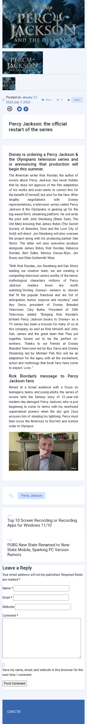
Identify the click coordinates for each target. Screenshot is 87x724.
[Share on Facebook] (26, 108)
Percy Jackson (31, 496)
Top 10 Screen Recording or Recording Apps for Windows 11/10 (42, 523)
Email (7, 597)
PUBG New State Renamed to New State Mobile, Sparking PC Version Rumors (38, 549)
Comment (10, 615)
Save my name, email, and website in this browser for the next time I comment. (42, 672)
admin (49, 100)
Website (8, 607)
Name (7, 588)
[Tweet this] (20, 108)
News (77, 100)
